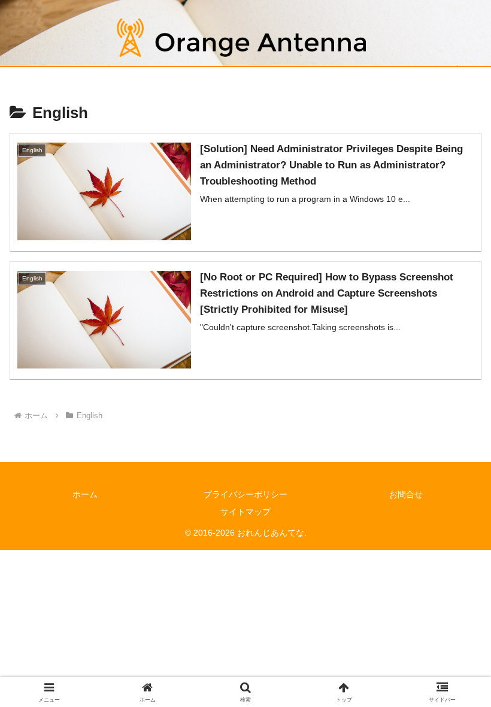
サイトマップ (245, 511)
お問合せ (406, 494)
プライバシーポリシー (245, 494)
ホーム (85, 494)
